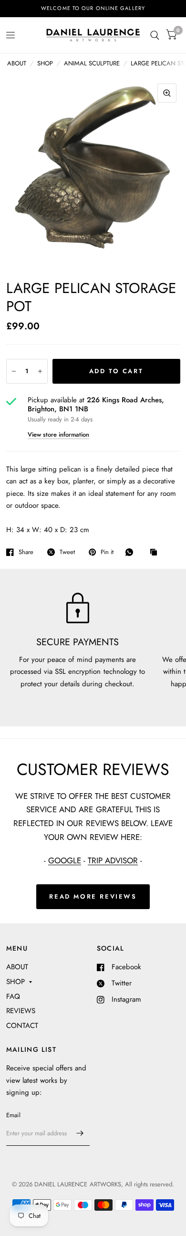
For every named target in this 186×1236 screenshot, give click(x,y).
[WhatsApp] (131, 552)
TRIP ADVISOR (113, 860)
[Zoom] (166, 93)
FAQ (13, 996)
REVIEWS (20, 1011)
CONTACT (22, 1025)
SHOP (45, 63)
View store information (58, 434)
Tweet (67, 552)
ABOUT (16, 63)
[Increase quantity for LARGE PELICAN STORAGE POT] (40, 371)
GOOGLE (64, 860)
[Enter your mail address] (80, 1133)
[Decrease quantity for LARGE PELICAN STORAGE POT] (14, 371)
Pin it (107, 552)
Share (26, 552)
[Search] (155, 35)
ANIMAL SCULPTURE (92, 63)
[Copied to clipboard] (156, 552)
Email (13, 1115)
